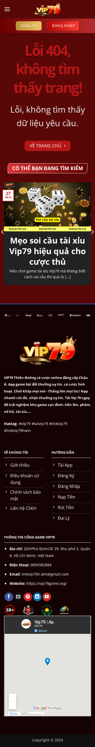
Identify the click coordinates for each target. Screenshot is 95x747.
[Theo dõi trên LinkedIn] (37, 597)
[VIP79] (47, 9)
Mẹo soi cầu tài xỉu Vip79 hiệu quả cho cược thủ (47, 251)
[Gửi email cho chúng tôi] (18, 597)
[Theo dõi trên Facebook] (8, 597)
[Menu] (7, 9)
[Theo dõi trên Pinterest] (27, 597)
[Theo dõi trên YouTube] (46, 597)
